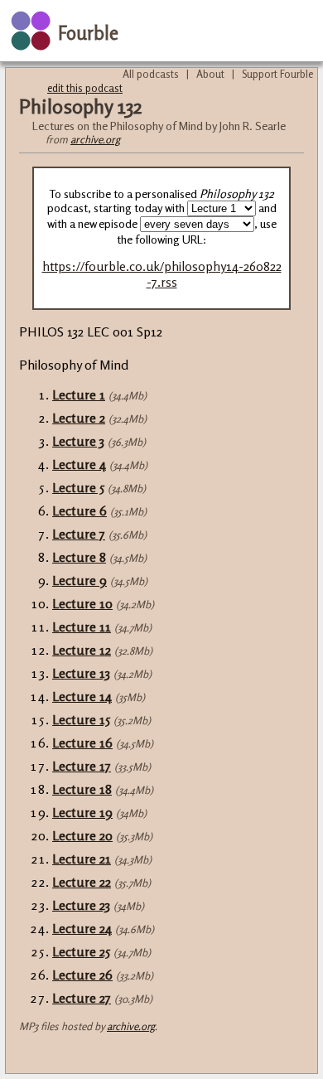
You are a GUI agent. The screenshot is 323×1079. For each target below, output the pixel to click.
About (210, 73)
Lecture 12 (81, 649)
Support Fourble (277, 73)
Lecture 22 (81, 881)
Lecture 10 (82, 603)
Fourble (88, 33)
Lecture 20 (82, 835)
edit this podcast (85, 87)
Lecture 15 (81, 719)
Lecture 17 (81, 765)
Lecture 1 (78, 394)
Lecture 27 (81, 997)
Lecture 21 (81, 858)
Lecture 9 (79, 580)
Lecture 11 (81, 626)
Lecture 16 (82, 742)
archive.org (95, 139)
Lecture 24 (82, 928)
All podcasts (151, 73)
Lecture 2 (78, 417)
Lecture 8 (79, 557)
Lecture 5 (78, 487)
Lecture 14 (82, 696)
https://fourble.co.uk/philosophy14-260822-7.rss (162, 274)
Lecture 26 (82, 974)
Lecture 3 (78, 441)
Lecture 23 (81, 905)
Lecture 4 (79, 464)
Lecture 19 (82, 812)
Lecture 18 (82, 789)
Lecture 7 (78, 533)
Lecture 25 (81, 951)
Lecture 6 (79, 510)
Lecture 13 (81, 673)
